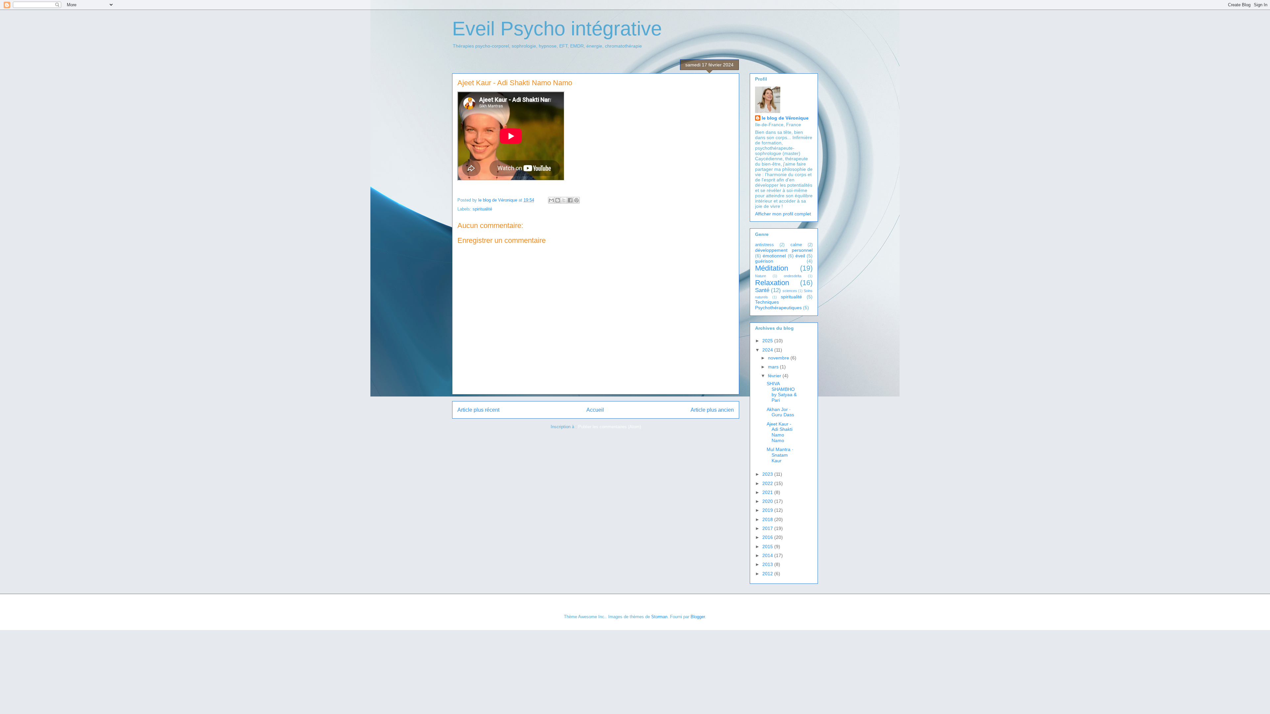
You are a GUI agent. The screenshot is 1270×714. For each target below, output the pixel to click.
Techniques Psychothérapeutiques (778, 304)
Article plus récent (478, 410)
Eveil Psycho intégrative (557, 29)
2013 (768, 564)
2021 (768, 492)
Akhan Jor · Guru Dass (780, 412)
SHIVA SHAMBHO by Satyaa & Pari (782, 392)
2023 (768, 474)
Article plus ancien (712, 410)
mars (774, 366)
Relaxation (772, 283)
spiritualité (482, 209)
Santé (762, 290)
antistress (764, 245)
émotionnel (774, 255)
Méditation (771, 268)
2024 (768, 350)
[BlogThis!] (557, 200)
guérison (764, 261)
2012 (768, 573)
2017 (768, 528)
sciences (790, 291)
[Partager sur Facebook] (570, 200)
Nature (760, 276)
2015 (768, 546)
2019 (768, 510)
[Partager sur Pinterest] (576, 200)
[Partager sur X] (564, 200)
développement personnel (784, 250)
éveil (800, 255)
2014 (768, 555)
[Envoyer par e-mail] (551, 200)
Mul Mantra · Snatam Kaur (780, 455)
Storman (659, 616)
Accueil (595, 410)
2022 (768, 483)
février (775, 375)
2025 (768, 340)
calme (796, 245)
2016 (768, 537)
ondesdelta (792, 276)
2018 (768, 519)
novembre (779, 357)
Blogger (698, 616)
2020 (768, 501)
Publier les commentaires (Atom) (609, 426)
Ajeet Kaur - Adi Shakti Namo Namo (779, 432)
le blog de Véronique (785, 118)
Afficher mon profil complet (783, 213)
